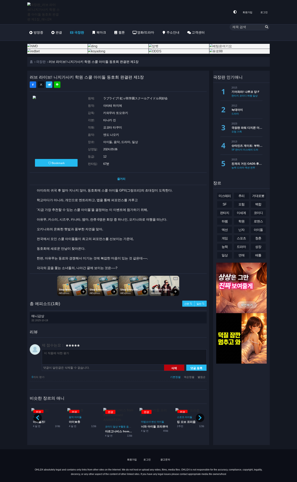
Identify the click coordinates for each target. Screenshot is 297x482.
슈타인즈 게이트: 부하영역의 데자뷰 (247, 145)
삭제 (174, 368)
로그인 (264, 12)
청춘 (258, 238)
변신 (153, 421)
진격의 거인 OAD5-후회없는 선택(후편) (247, 163)
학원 (260, 95)
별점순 (201, 377)
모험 (234, 131)
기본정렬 (175, 377)
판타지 (235, 95)
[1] (67, 346)
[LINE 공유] (57, 84)
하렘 (249, 95)
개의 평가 (38, 377)
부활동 (121, 426)
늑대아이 (237, 109)
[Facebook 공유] (33, 84)
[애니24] (43, 12)
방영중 (38, 32)
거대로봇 (258, 196)
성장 (258, 246)
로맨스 (258, 221)
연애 (241, 255)
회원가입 (247, 12)
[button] (200, 418)
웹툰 (121, 32)
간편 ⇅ (188, 303)
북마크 (101, 32)
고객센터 (198, 32)
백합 (258, 204)
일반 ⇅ (200, 303)
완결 (59, 32)
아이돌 (78, 417)
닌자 (241, 230)
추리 (241, 196)
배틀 (258, 255)
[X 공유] (41, 84)
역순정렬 (189, 377)
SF (233, 149)
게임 (225, 238)
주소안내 (172, 32)
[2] (68, 346)
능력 (234, 167)
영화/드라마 (145, 32)
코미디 (108, 426)
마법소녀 (146, 421)
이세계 (241, 213)
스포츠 (180, 417)
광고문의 (165, 459)
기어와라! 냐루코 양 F (245, 91)
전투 (252, 167)
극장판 (79, 32)
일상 (115, 426)
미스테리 (248, 149)
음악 (71, 417)
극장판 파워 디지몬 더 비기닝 (247, 127)
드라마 (235, 113)
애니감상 (39, 318)
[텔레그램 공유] (49, 84)
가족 (239, 131)
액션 (247, 167)
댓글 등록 (196, 368)
